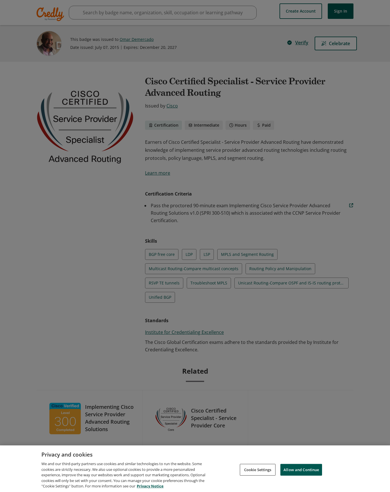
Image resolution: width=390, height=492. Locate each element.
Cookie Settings (258, 469)
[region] (195, 468)
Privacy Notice (150, 486)
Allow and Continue (301, 469)
